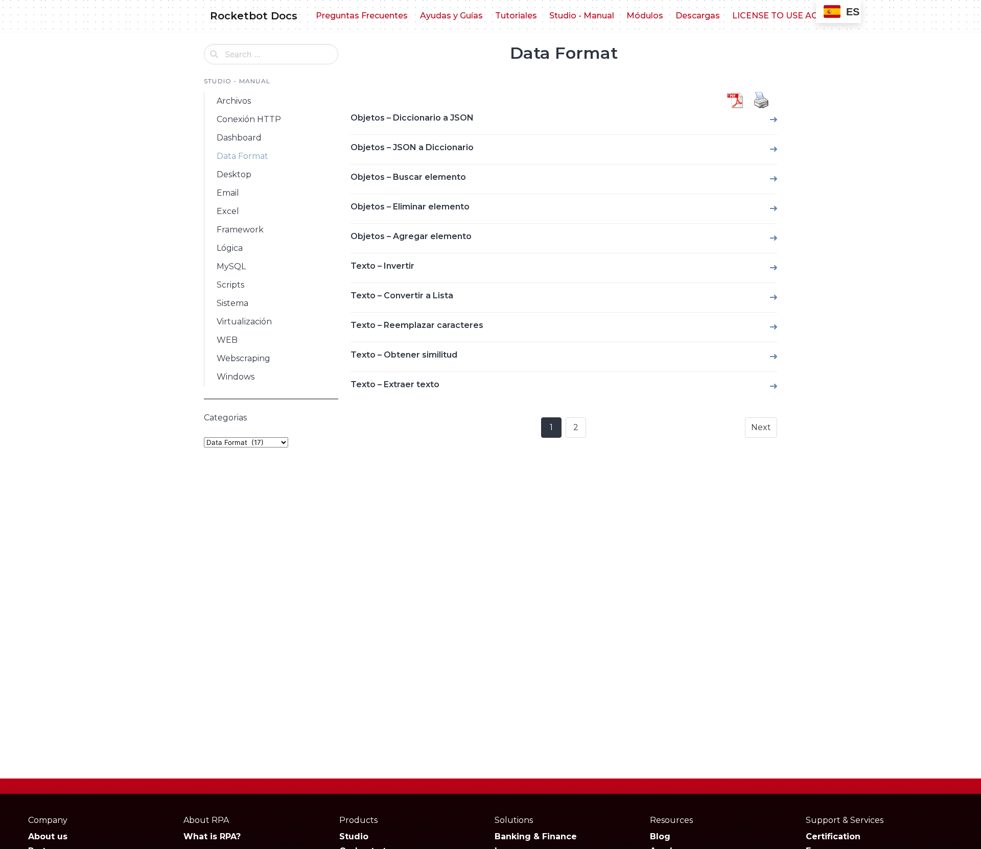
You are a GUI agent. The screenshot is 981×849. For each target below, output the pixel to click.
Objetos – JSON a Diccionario (412, 147)
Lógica (230, 248)
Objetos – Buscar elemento (408, 177)
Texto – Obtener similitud (404, 355)
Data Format (242, 156)
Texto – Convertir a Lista (402, 295)
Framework (240, 229)
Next (761, 427)
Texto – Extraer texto (395, 384)
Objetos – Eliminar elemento (410, 206)
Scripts (230, 285)
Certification (833, 836)
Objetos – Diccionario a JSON (412, 118)
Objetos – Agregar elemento (411, 236)
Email (228, 193)
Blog (660, 836)
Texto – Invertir (382, 266)
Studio (353, 836)
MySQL (231, 266)
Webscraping (243, 358)
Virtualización (244, 321)
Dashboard (239, 138)
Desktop (234, 174)
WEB (227, 340)
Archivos (234, 101)
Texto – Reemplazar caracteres (417, 325)
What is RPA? (212, 836)
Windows (235, 377)
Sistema (232, 303)
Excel (228, 211)
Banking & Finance (536, 836)
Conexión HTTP (249, 119)
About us (47, 836)
